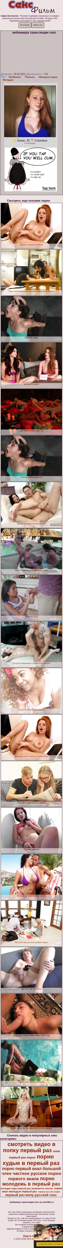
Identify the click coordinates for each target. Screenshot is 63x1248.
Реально (30, 77)
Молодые (8, 80)
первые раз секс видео (49, 1192)
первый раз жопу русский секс (31, 1195)
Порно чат (37, 25)
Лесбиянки (15, 77)
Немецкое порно (48, 77)
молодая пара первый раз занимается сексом (27, 1188)
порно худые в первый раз (31, 1159)
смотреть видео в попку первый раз (29, 1147)
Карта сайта (31, 1236)
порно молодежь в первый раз (31, 1181)
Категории (24, 25)
